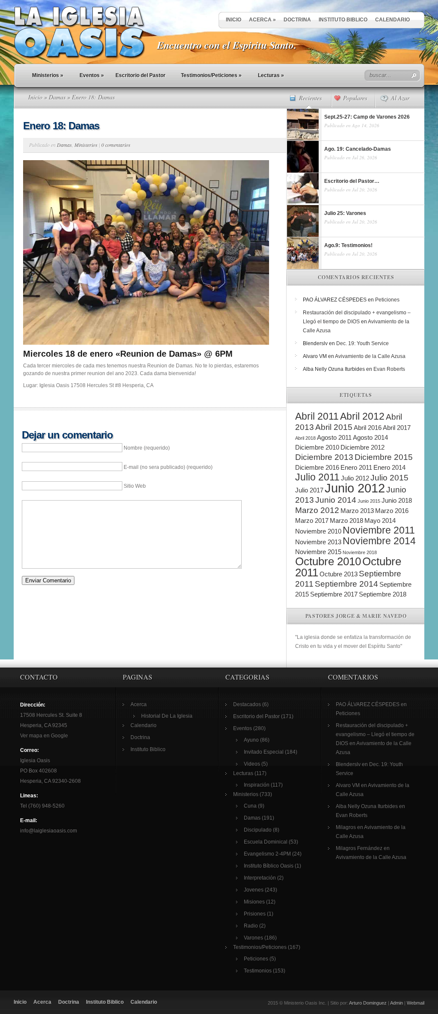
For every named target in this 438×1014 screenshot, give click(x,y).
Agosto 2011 (334, 437)
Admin (396, 1002)
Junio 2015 (369, 501)
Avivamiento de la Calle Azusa (370, 356)
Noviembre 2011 (379, 530)
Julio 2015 (389, 477)
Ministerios (47, 75)
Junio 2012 (355, 488)
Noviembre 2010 (318, 531)
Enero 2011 (356, 467)
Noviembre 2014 (379, 540)
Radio (251, 926)
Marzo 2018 (346, 520)
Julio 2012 (355, 478)
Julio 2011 (317, 477)
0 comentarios (115, 144)
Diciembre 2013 (324, 457)
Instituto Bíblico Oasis (268, 866)
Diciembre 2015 (384, 457)
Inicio (233, 20)
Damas (57, 97)
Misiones (254, 902)
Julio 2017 (309, 490)
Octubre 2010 (328, 561)
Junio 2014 (335, 499)
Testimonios (258, 971)
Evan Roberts (389, 369)
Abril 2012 (362, 416)
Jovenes (253, 890)
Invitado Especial (264, 752)
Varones (253, 938)
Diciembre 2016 (317, 467)
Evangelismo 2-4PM (267, 854)
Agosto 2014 (370, 437)
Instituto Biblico (343, 20)
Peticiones (387, 300)
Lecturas (271, 75)
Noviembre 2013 (318, 542)
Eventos (92, 75)
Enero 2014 (389, 467)
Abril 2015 (333, 427)
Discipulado (258, 830)
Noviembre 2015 (318, 551)
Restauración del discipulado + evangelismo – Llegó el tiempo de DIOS (375, 734)
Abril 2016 (368, 427)
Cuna (250, 806)
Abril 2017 (397, 427)
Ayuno (251, 740)
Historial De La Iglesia (166, 716)
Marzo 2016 (391, 510)
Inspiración (256, 785)
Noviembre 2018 (360, 552)
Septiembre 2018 (382, 594)
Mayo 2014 (380, 520)
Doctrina (297, 20)
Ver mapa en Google (44, 736)
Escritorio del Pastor (140, 75)
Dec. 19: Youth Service (362, 343)
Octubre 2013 (339, 574)
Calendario (392, 20)
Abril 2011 (317, 416)
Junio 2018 (397, 500)
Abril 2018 (305, 438)
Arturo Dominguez (368, 1002)
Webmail (415, 1002)
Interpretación (260, 878)
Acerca (262, 20)
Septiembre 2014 (346, 583)
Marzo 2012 (317, 510)
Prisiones (255, 914)
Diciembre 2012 (362, 447)
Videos (252, 764)
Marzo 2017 (311, 520)
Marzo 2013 (357, 510)
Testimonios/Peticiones (211, 75)
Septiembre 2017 (334, 594)
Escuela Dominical (265, 842)
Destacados (247, 704)
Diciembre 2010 (317, 447)
